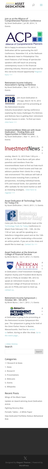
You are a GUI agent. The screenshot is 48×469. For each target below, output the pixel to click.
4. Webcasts (10, 379)
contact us (9, 290)
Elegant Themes (23, 462)
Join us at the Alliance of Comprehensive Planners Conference (23, 19)
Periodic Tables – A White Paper (18, 412)
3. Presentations (12, 375)
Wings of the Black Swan (15, 397)
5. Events (39, 205)
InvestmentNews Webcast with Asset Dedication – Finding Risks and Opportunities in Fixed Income (23, 132)
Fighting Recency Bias (14, 408)
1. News (8, 367)
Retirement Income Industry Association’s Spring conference (20, 83)
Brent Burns (12, 257)
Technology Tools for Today (16, 226)
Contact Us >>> (31, 244)
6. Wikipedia (10, 386)
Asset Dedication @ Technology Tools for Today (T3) (23, 201)
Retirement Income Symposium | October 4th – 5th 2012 (21, 298)
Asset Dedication (14, 23)
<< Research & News (13, 363)
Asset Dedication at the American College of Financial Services (21, 253)
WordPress (24, 465)
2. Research (10, 371)
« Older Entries (11, 344)
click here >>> (11, 122)
